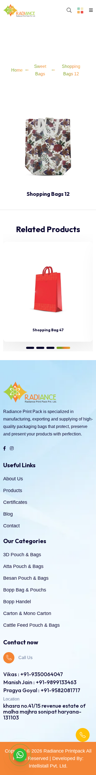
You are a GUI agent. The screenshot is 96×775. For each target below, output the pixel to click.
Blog (8, 514)
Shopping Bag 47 (48, 330)
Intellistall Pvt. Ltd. (48, 766)
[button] (30, 348)
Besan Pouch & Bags (26, 578)
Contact (11, 525)
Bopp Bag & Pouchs (24, 590)
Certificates (15, 502)
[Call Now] (83, 735)
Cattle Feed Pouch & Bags (31, 625)
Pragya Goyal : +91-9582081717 (41, 690)
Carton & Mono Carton (27, 613)
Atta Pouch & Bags (23, 566)
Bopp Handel (17, 601)
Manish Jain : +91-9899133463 (40, 682)
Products (12, 490)
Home (17, 70)
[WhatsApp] (20, 755)
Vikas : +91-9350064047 (33, 674)
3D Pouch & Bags (22, 554)
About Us (13, 478)
